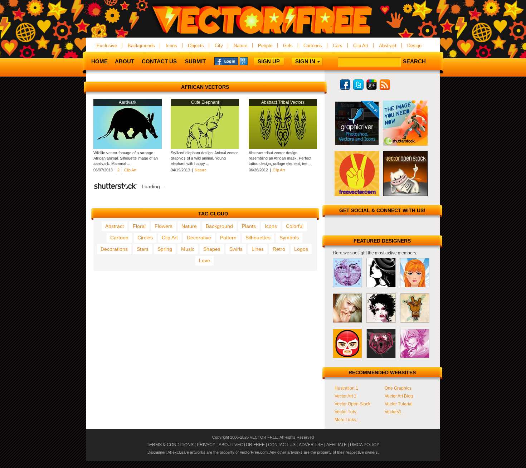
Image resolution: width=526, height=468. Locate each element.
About (124, 61)
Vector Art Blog (399, 396)
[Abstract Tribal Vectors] (283, 147)
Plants (249, 226)
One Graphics (398, 388)
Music (187, 249)
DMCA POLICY (364, 444)
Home (99, 61)
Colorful (294, 226)
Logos (301, 249)
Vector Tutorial (399, 403)
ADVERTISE (311, 444)
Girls (288, 45)
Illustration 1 (346, 388)
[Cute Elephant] (205, 147)
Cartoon (119, 237)
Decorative (199, 237)
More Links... (347, 419)
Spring (164, 249)
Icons (171, 45)
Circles (145, 237)
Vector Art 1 (345, 396)
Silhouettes (258, 237)
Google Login (251, 61)
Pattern (228, 237)
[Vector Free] (263, 34)
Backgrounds (141, 45)
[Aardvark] (127, 147)
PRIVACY (206, 444)
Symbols (289, 237)
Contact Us (159, 61)
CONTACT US (282, 444)
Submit (195, 61)
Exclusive (107, 45)
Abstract (387, 45)
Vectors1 (393, 411)
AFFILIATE (336, 444)
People (265, 45)
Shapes (211, 249)
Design (414, 45)
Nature (240, 45)
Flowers (163, 226)
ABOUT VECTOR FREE (242, 444)
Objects (196, 45)
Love (204, 260)
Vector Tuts (345, 411)
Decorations (114, 249)
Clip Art (360, 45)
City (219, 45)
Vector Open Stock (352, 403)
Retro (279, 249)
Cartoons (312, 45)
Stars (142, 249)
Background (219, 226)
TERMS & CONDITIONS (170, 444)
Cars (337, 45)
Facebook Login (226, 61)
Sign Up (269, 61)
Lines (258, 249)
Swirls (236, 249)
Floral (139, 226)
